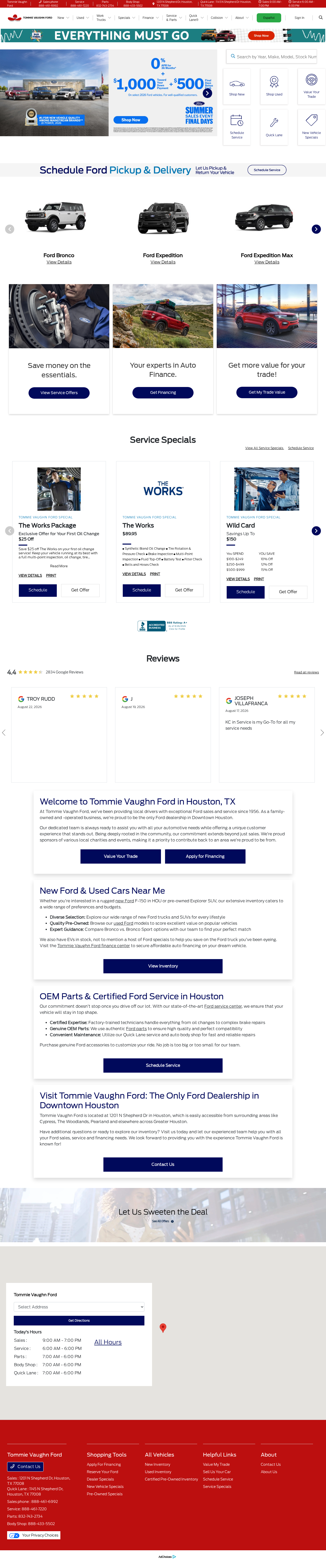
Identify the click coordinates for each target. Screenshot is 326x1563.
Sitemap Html (110, 1556)
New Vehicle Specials (105, 1487)
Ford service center (223, 1006)
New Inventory (157, 1464)
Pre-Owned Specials (105, 1494)
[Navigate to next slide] (213, 93)
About (269, 1455)
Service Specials (217, 1487)
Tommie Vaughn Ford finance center (93, 945)
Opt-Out (148, 1556)
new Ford (124, 900)
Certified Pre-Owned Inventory (171, 1479)
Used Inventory (158, 1472)
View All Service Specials (264, 448)
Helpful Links (219, 1455)
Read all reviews (306, 672)
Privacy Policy (51, 1556)
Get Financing (163, 392)
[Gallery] (108, 92)
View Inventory (163, 966)
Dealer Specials (100, 1479)
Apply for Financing (205, 856)
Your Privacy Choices (39, 1535)
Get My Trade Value (267, 392)
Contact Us (163, 1164)
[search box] (271, 56)
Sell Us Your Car (217, 1472)
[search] (321, 18)
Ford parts (136, 1028)
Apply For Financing (104, 1464)
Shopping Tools (107, 1455)
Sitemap (91, 1556)
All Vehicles (159, 1455)
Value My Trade (216, 1464)
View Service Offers (59, 393)
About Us (269, 1472)
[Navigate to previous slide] (4, 93)
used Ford (123, 923)
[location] (154, 3)
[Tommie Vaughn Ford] (30, 17)
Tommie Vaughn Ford (23, 1556)
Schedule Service (301, 448)
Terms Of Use (73, 1556)
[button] (163, 1328)
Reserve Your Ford (102, 1472)
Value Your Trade (121, 856)
